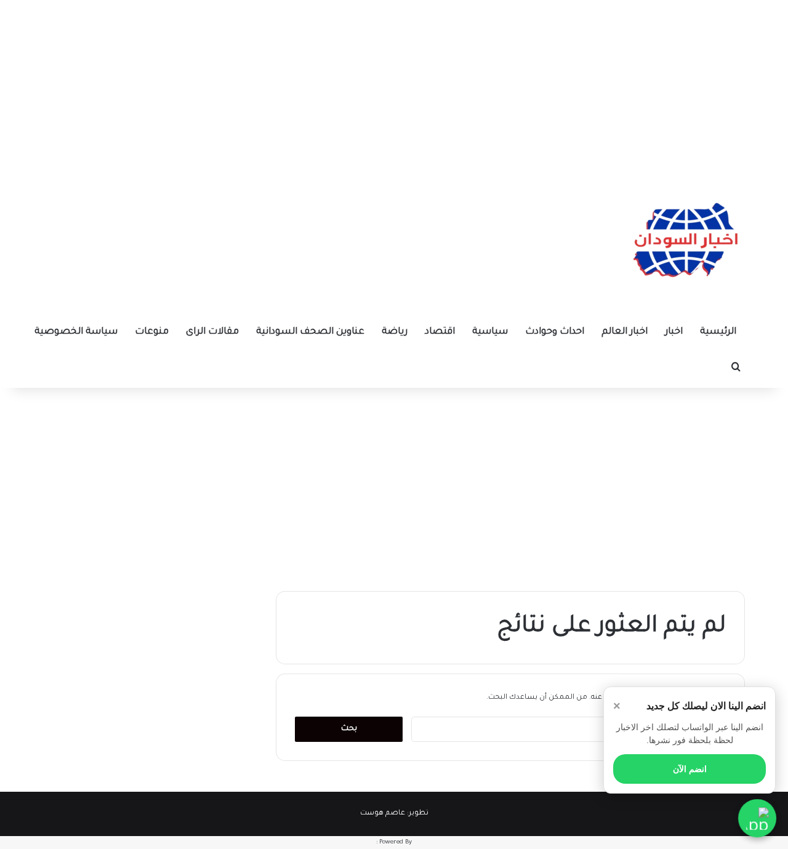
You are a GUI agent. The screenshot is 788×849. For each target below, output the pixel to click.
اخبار (674, 332)
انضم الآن (690, 769)
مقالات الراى (212, 332)
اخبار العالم (624, 332)
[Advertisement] (394, 86)
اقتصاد (440, 332)
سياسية (490, 332)
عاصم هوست (382, 814)
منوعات (152, 332)
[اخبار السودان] (683, 243)
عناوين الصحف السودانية (310, 332)
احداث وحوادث (554, 332)
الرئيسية (718, 332)
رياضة (395, 332)
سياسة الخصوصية (76, 332)
